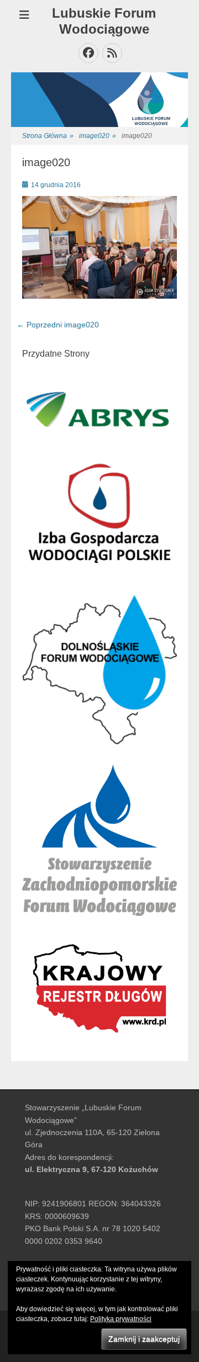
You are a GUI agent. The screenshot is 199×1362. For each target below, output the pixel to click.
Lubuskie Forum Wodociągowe (104, 21)
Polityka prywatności (120, 1319)
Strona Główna (48, 136)
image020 (97, 136)
